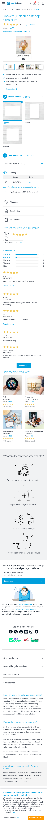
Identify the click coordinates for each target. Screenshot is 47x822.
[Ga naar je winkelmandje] (43, 3)
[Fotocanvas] (34, 385)
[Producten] (9, 9)
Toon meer (23, 366)
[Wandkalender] (12, 419)
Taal (6, 240)
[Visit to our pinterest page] (21, 631)
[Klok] (12, 385)
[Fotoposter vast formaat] (34, 419)
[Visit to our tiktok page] (36, 631)
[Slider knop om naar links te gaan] (6, 67)
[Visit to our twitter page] (15, 631)
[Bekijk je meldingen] (38, 3)
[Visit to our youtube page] (26, 631)
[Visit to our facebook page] (10, 631)
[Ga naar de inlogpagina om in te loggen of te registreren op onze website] (34, 3)
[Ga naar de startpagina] (14, 3)
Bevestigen (8, 581)
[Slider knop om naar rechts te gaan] (41, 67)
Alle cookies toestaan (35, 817)
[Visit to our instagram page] (31, 631)
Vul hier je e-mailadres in (13, 572)
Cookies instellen (9, 818)
